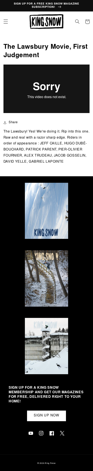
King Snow (50, 463)
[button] (6, 22)
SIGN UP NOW (46, 415)
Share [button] (13, 122)
